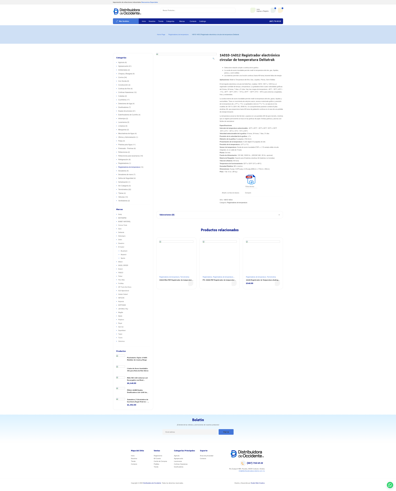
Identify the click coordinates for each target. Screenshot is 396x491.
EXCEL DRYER (123, 265)
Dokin (120, 239)
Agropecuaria (123, 66)
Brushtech (124, 251)
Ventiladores (122, 200)
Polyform (121, 320)
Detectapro (122, 236)
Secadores (122, 171)
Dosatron (121, 243)
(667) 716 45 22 (255, 463)
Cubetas (121, 96)
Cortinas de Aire (124, 88)
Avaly (120, 214)
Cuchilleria (122, 99)
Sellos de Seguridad (125, 178)
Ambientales (122, 70)
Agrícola (121, 62)
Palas (120, 141)
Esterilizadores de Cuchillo (128, 114)
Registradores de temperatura (178, 34)
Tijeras (120, 193)
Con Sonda (122, 81)
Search (232, 10)
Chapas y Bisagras (125, 73)
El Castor (121, 247)
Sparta (123, 258)
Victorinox (121, 341)
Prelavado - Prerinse (125, 148)
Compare (248, 193)
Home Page (161, 34)
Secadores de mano (125, 174)
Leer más (190, 283)
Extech (120, 269)
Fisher (120, 276)
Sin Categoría (123, 185)
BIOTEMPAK (122, 218)
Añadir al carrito (277, 283)
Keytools (121, 301)
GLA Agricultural (123, 291)
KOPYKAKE (122, 305)
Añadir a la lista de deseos (230, 193)
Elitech (120, 262)
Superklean (122, 330)
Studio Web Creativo (258, 483)
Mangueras (122, 129)
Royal (120, 323)
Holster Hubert (123, 294)
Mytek (120, 316)
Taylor (120, 334)
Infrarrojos (122, 118)
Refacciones (122, 152)
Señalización (123, 182)
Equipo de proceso (125, 111)
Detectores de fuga (125, 103)
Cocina (121, 77)
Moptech (123, 254)
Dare (119, 229)
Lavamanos (122, 122)
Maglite (120, 312)
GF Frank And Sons (124, 287)
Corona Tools (122, 225)
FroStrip (121, 283)
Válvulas (121, 197)
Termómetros (184, 277)
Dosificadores (123, 107)
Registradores (207, 277)
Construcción (123, 85)
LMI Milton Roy (123, 309)
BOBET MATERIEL (124, 221)
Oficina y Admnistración (127, 137)
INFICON (121, 298)
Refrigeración (123, 159)
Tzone (120, 338)
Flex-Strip (121, 280)
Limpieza (121, 126)
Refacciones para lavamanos (129, 156)
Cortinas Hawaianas (125, 92)
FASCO (120, 272)
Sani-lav (121, 327)
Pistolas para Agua (125, 144)
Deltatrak (121, 232)
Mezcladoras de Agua (126, 133)
